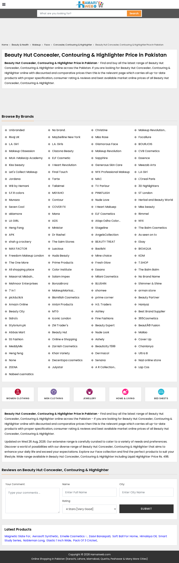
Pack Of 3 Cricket (85, 540)
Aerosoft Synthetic (45, 536)
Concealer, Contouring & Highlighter (72, 44)
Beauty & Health (20, 44)
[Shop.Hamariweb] (89, 4)
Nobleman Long (34, 540)
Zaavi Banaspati (99, 536)
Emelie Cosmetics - (73, 536)
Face (47, 44)
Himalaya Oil (148, 536)
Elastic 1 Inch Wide (58, 540)
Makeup (36, 44)
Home (5, 44)
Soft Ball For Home (125, 536)
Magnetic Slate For (17, 536)
